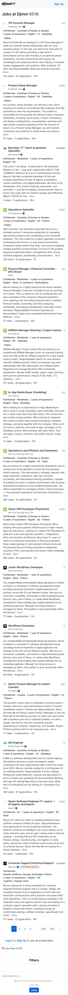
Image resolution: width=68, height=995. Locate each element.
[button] (5, 72)
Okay (34, 990)
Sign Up (59, 4)
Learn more (34, 985)
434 (43, 928)
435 (52, 928)
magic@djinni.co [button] (10, 976)
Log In (9, 940)
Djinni (8, 4)
